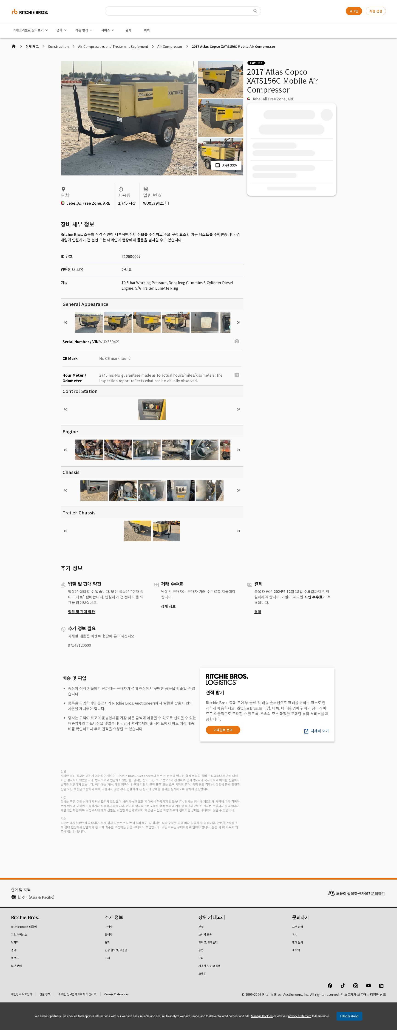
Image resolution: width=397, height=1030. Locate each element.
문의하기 (378, 893)
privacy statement (299, 1016)
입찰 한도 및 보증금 (116, 950)
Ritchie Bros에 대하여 (24, 926)
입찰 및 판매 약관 (81, 611)
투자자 (15, 942)
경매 (59, 30)
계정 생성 (375, 11)
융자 (128, 30)
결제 (257, 611)
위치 (147, 30)
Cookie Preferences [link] (116, 994)
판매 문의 (297, 942)
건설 (201, 926)
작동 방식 (81, 30)
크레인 (202, 973)
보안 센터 (16, 966)
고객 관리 (297, 926)
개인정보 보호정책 (21, 994)
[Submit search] (255, 11)
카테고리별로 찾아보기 (28, 30)
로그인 (353, 11)
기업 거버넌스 (19, 934)
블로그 (15, 958)
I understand (349, 1016)
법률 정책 (45, 994)
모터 (201, 958)
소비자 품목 (205, 934)
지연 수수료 (313, 597)
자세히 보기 (320, 731)
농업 (201, 950)
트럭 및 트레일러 (208, 942)
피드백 (296, 950)
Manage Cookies (262, 1016)
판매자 (108, 934)
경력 (13, 950)
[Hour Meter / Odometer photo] (236, 375)
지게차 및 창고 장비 (209, 966)
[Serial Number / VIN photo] (236, 341)
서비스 (105, 30)
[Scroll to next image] (238, 322)
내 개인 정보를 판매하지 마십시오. (77, 994)
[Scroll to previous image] (65, 322)
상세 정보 (168, 606)
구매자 (108, 926)
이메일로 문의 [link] (223, 730)
